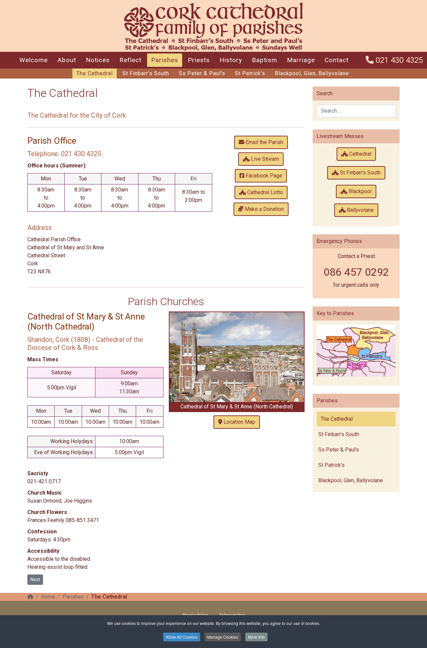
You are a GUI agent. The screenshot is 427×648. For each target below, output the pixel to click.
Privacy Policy (195, 614)
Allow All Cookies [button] (181, 637)
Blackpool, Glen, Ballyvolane (312, 73)
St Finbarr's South (360, 172)
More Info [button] (256, 637)
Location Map (238, 422)
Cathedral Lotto (264, 192)
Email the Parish (263, 142)
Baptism (264, 60)
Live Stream (264, 159)
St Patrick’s (250, 73)
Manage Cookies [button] (222, 637)
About (66, 60)
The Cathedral (94, 73)
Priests (199, 60)
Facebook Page (263, 175)
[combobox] (356, 111)
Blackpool (359, 191)
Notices (98, 60)
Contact (337, 60)
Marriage (301, 60)
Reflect (130, 60)
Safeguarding (232, 614)
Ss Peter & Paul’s (202, 73)
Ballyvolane (360, 210)
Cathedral (359, 154)
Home (48, 597)
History (231, 60)
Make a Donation (264, 209)
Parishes (164, 60)
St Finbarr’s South (145, 73)
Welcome (33, 60)
